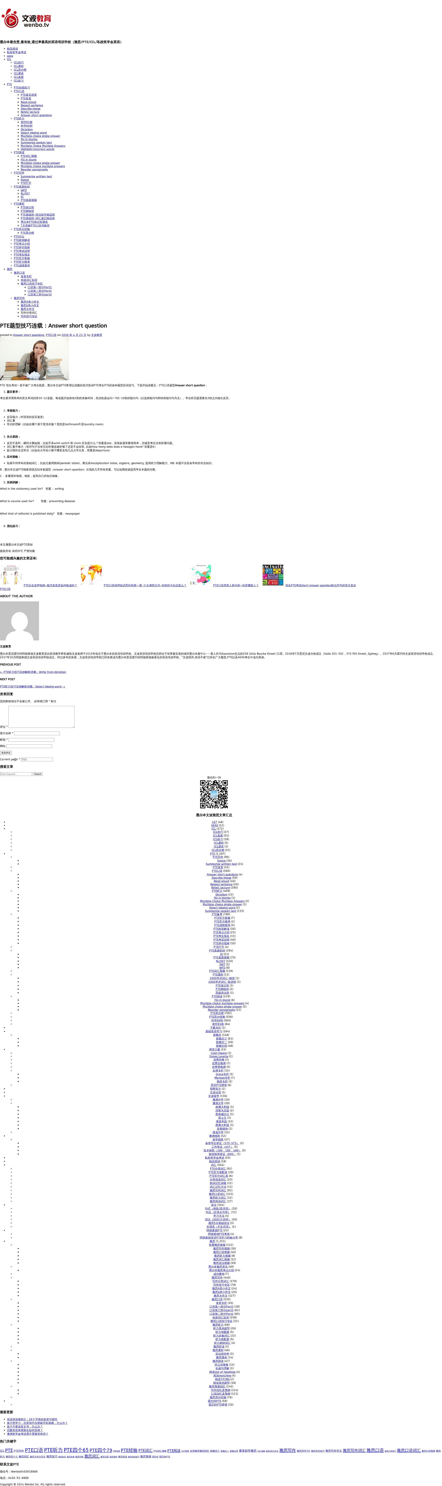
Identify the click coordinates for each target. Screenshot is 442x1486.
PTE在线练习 (22, 87)
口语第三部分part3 (40, 294)
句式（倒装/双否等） (218, 1208)
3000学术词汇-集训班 (222, 982)
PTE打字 (26, 183)
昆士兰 (222, 1117)
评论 (4, 726)
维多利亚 (221, 1121)
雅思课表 (221, 1357)
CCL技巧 (19, 62)
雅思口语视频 (221, 1252)
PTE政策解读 (22, 240)
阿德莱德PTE (214, 1230)
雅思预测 (145, 1456)
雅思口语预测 (428, 1451)
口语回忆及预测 (220, 1393)
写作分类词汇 (220, 1281)
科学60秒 (26, 125)
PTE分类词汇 (218, 1168)
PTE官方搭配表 (218, 1172)
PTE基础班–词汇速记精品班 (38, 218)
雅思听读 (218, 1346)
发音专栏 (26, 276)
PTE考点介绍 (22, 243)
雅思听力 (218, 1324)
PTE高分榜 (27, 232)
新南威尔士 (222, 1114)
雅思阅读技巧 (133, 1457)
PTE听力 (19, 118)
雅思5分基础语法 (218, 1223)
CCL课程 (19, 66)
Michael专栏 (222, 1077)
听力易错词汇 (222, 1343)
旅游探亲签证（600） (222, 1154)
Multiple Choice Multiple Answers (43, 145)
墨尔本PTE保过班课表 (34, 222)
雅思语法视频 (221, 1263)
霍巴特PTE (214, 1401)
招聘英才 (215, 1088)
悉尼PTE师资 (219, 1085)
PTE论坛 (19, 236)
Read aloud (28, 102)
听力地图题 (222, 1332)
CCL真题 (19, 77)
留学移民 (218, 1139)
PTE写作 (19, 172)
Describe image (30, 108)
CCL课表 (19, 73)
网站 (3, 746)
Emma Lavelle (218, 1056)
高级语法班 (222, 992)
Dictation (27, 129)
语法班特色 (222, 1353)
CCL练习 (19, 80)
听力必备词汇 (221, 1335)
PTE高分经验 (22, 229)
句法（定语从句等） (218, 1212)
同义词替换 (221, 1364)
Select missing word (34, 132)
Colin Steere (219, 1053)
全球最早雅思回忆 (199, 1451)
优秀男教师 (219, 1067)
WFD (24, 190)
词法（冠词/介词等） (218, 1219)
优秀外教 (218, 1059)
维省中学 (218, 1132)
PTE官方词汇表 (218, 1176)
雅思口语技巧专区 (32, 283)
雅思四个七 (12, 1456)
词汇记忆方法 (218, 1186)
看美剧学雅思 (248, 1451)
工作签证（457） (222, 1146)
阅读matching (222, 1375)
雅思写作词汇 (218, 1190)
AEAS (214, 825)
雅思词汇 (92, 1456)
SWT (222, 964)
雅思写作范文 (333, 1450)
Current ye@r (10, 759)
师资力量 (214, 1049)
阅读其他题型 (221, 1383)
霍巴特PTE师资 (218, 1404)
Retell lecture (30, 112)
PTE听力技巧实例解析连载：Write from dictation (33, 672)
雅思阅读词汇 (218, 1201)
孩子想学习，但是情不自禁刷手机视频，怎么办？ (37, 1423)
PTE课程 (19, 203)
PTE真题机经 (22, 186)
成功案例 (218, 1274)
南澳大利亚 (222, 1107)
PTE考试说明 (22, 251)
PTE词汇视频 (29, 156)
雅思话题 (104, 1457)
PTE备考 (217, 914)
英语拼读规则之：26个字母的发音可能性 (32, 1419)
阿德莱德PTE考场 (219, 1234)
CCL (9, 59)
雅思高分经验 (218, 1397)
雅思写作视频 (221, 1248)
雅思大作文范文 (38, 1456)
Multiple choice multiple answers (43, 166)
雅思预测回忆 (217, 1386)
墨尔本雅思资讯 (218, 1266)
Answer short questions (36, 115)
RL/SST (25, 193)
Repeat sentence (32, 105)
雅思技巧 (51, 1456)
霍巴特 (155, 1457)
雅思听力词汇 (218, 1197)
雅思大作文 (28, 309)
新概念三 (221, 1038)
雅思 (9, 269)
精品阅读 (12, 48)
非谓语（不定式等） (218, 1226)
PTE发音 (26, 98)
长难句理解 (222, 1368)
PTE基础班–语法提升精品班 (38, 214)
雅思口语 (19, 272)
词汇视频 (261, 1451)
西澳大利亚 (222, 1125)
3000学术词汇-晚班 (222, 978)
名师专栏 (218, 1070)
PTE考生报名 (22, 254)
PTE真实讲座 (29, 94)
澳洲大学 (218, 1103)
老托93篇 (26, 122)
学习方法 (218, 1215)
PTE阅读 (19, 152)
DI (22, 197)
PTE (9, 84)
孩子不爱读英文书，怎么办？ (25, 1426)
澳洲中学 (218, 1099)
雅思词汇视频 (221, 1259)
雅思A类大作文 (272, 1451)
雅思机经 (62, 1457)
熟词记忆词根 (218, 1183)
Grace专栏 (222, 1074)
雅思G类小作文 (30, 305)
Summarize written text (36, 176)
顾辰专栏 (222, 1081)
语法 (214, 1205)
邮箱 (4, 739)
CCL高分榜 (20, 69)
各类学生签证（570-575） (222, 1143)
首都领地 (222, 1128)
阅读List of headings (222, 1372)
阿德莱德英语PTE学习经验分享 (219, 1237)
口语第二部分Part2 (40, 291)
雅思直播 (70, 1457)
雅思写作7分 (303, 1451)
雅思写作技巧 (318, 1451)
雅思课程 (218, 1350)
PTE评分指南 (22, 247)
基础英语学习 (213, 1031)
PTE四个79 (101, 1450)
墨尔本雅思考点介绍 (221, 1270)
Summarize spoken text (36, 142)
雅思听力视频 (222, 1255)
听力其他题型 (221, 1328)
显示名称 (6, 733)
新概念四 (221, 1045)
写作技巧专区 (29, 316)
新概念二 (221, 1042)
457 (214, 822)
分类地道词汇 (218, 1179)
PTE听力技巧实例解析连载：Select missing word (32, 686)
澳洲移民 (214, 1136)
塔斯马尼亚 (222, 1110)
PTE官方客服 (22, 258)
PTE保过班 (27, 207)
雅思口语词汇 (217, 1194)
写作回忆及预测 (220, 1390)
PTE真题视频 (29, 200)
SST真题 (185, 1451)
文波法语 (215, 1092)
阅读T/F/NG (222, 1379)
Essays (25, 179)
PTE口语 (19, 91)
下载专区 (215, 1027)
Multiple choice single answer (40, 136)
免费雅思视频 (217, 1245)
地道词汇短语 (29, 280)
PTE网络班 (27, 211)
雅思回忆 (24, 1456)
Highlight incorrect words (37, 149)
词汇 (214, 1165)
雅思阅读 (218, 1361)
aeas (10, 56)
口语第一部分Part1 (40, 287)
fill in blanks (29, 139)
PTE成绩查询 (22, 265)
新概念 (217, 1035)
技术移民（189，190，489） (222, 1150)
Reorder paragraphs (34, 169)
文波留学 (213, 1096)
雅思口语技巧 (390, 1451)
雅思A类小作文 (30, 301)
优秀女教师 (219, 1063)
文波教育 (96, 335)
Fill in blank (29, 159)
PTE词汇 (145, 1450)
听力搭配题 (222, 1339)
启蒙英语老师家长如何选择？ (25, 1430)
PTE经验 (129, 1450)
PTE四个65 (76, 1450)
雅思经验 (79, 1457)
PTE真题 (116, 1451)
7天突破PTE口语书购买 (35, 225)
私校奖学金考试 (16, 52)
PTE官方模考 (22, 262)
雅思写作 (19, 298)
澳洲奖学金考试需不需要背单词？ (27, 1434)
